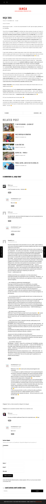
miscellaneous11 (15, 198)
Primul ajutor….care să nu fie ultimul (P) (26, 163)
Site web (5, 471)
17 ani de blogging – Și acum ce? (24, 124)
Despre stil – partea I (21, 153)
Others (8, 23)
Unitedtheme (39, 501)
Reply (9, 192)
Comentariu (5, 446)
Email (4, 467)
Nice (9, 413)
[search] (7, 2)
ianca (23, 9)
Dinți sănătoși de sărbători (23, 134)
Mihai (9, 185)
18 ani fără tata (19, 145)
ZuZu (9, 212)
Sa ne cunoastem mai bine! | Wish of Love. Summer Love (20, 408)
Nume (4, 463)
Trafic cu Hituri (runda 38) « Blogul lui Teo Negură (18, 404)
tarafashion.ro (13, 49)
